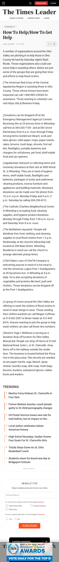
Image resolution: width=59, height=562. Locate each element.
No (18, 519)
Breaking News (40, 506)
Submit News (33, 18)
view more (28, 468)
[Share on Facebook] (49, 44)
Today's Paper (16, 18)
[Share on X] (54, 44)
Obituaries (13, 509)
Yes (10, 519)
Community (9, 27)
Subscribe (41, 3)
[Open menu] (4, 3)
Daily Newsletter (15, 506)
